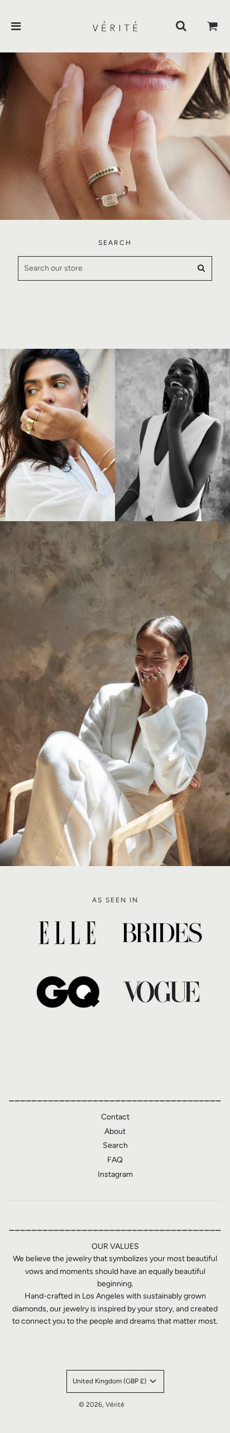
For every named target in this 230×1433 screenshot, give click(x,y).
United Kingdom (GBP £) (110, 1381)
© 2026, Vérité (101, 1404)
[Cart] (212, 26)
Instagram (115, 1174)
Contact (115, 1117)
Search (115, 1145)
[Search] (181, 26)
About (115, 1131)
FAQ (115, 1160)
